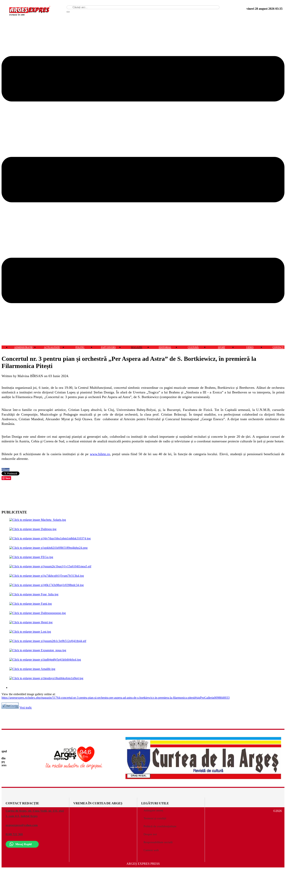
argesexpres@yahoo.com (22, 825)
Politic (79, 347)
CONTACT (278, 347)
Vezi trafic (25, 707)
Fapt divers (108, 347)
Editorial (165, 347)
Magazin (136, 347)
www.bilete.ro (100, 454)
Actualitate (52, 347)
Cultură (193, 347)
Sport (221, 347)
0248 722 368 (14, 834)
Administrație (23, 347)
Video (250, 347)
